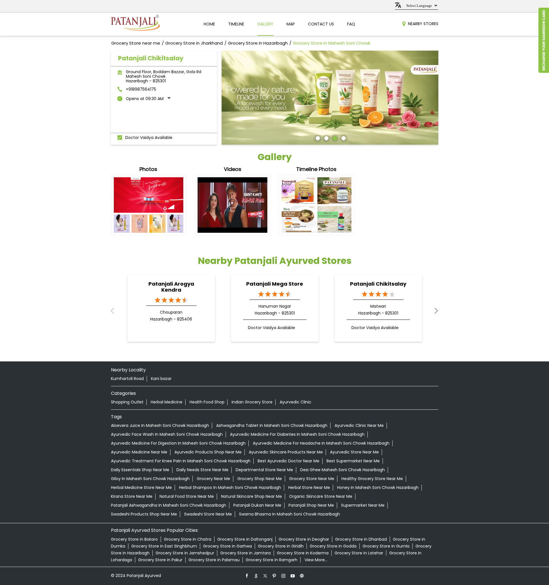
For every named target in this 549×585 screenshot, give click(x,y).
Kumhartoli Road (127, 378)
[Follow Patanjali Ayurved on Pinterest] (274, 575)
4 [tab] (342, 137)
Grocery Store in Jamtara (245, 553)
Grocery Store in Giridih (281, 546)
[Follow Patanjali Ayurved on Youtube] (293, 575)
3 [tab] (334, 137)
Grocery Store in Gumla (386, 546)
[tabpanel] (330, 98)
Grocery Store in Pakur (160, 560)
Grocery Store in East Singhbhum (164, 546)
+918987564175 (141, 89)
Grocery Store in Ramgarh (271, 560)
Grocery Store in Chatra (187, 539)
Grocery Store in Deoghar (304, 539)
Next (433, 311)
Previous (115, 311)
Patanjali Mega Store (274, 283)
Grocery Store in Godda (333, 546)
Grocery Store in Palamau (214, 560)
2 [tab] (325, 137)
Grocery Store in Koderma (303, 553)
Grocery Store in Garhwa (227, 546)
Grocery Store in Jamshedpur (185, 553)
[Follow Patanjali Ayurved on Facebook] (247, 575)
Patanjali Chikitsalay (378, 283)
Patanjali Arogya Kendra (171, 286)
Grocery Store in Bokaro (134, 539)
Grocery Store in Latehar (359, 553)
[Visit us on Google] (256, 575)
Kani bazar (161, 378)
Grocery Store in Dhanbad (361, 539)
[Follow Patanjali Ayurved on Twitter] (265, 575)
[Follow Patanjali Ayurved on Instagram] (284, 575)
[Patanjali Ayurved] (135, 24)
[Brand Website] (302, 575)
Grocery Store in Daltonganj (244, 539)
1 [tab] (317, 137)
